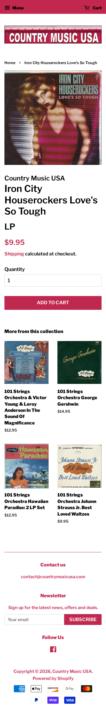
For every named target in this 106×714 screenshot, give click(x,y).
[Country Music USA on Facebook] (53, 650)
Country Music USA (72, 671)
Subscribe (83, 619)
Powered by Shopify (53, 678)
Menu (17, 7)
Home (9, 63)
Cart (97, 7)
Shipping (14, 254)
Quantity (14, 269)
